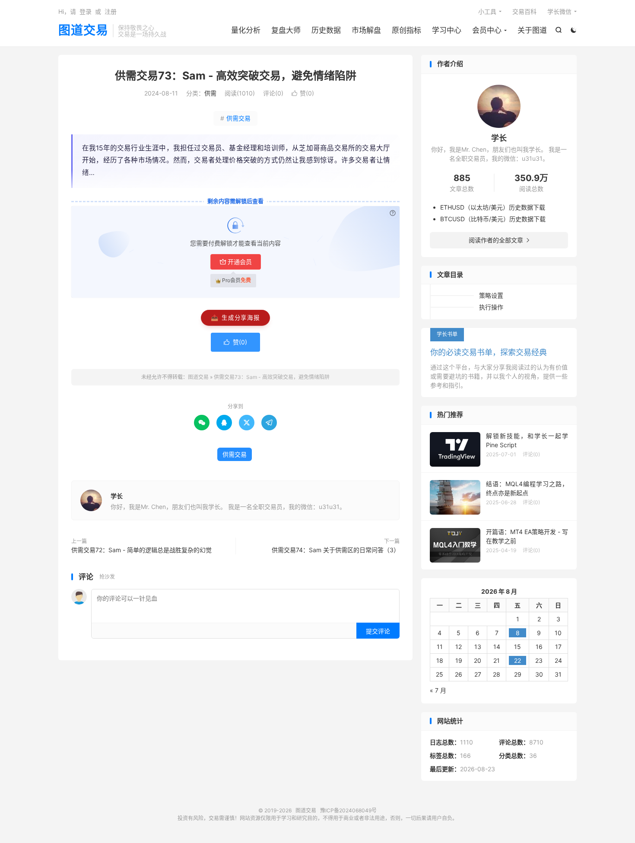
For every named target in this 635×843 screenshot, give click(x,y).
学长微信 (559, 11)
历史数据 (326, 30)
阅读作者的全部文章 (499, 240)
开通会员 (240, 261)
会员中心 (487, 30)
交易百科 (524, 11)
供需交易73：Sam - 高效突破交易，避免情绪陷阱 (235, 75)
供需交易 (235, 118)
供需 (210, 93)
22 (517, 660)
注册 (111, 11)
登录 (85, 11)
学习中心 (446, 30)
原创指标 (406, 30)
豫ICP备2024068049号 (348, 810)
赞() (303, 93)
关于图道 (532, 30)
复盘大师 (286, 30)
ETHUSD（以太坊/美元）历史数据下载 (492, 207)
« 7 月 (438, 690)
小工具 (487, 11)
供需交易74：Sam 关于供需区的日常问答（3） (336, 550)
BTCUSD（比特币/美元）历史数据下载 (493, 219)
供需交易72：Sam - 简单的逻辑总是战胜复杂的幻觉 (141, 550)
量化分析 (245, 30)
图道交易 (83, 31)
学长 (117, 495)
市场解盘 (366, 30)
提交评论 (378, 631)
